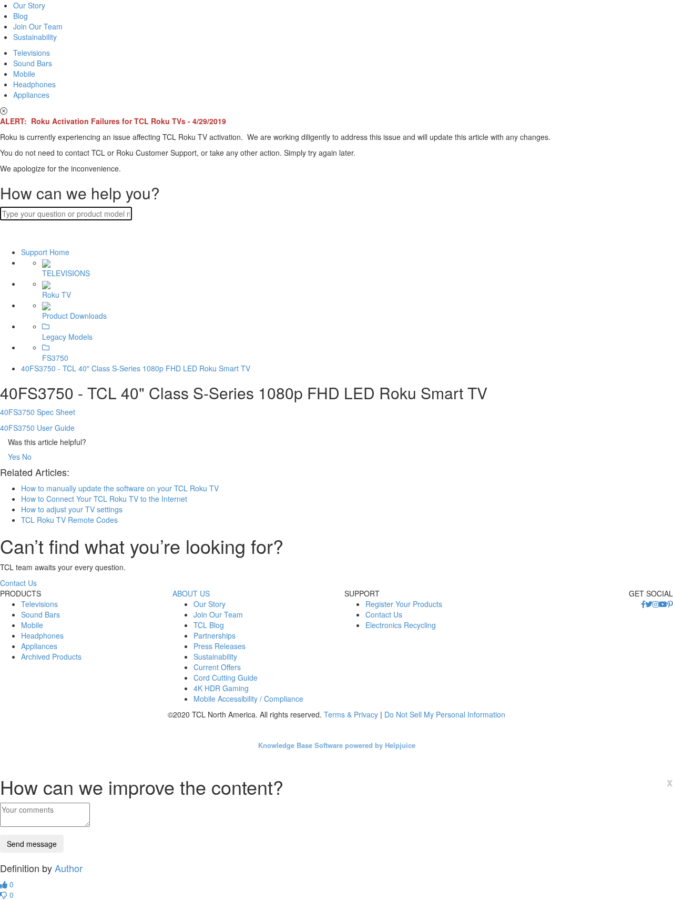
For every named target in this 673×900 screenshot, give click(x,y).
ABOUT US (191, 593)
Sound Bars (32, 63)
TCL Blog (208, 625)
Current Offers (217, 667)
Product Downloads (74, 315)
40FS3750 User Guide (37, 427)
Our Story (29, 5)
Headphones (34, 84)
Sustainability (35, 37)
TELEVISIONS (66, 273)
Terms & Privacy (351, 714)
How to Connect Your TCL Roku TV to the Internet (104, 498)
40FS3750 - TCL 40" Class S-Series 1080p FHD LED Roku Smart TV (135, 368)
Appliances (31, 94)
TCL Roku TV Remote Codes (69, 519)
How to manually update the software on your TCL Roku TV (120, 488)
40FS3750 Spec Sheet (37, 412)
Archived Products (51, 656)
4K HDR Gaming (221, 688)
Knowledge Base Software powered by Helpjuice (336, 745)
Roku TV (56, 294)
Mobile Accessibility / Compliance (248, 698)
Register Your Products (403, 604)
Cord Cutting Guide (225, 677)
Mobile (24, 73)
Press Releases (219, 646)
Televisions (31, 52)
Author (69, 868)
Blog (20, 16)
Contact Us (18, 583)
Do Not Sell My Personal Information (444, 714)
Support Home (45, 252)
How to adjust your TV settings (72, 509)
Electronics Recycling (400, 625)
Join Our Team (38, 26)
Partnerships (214, 635)
